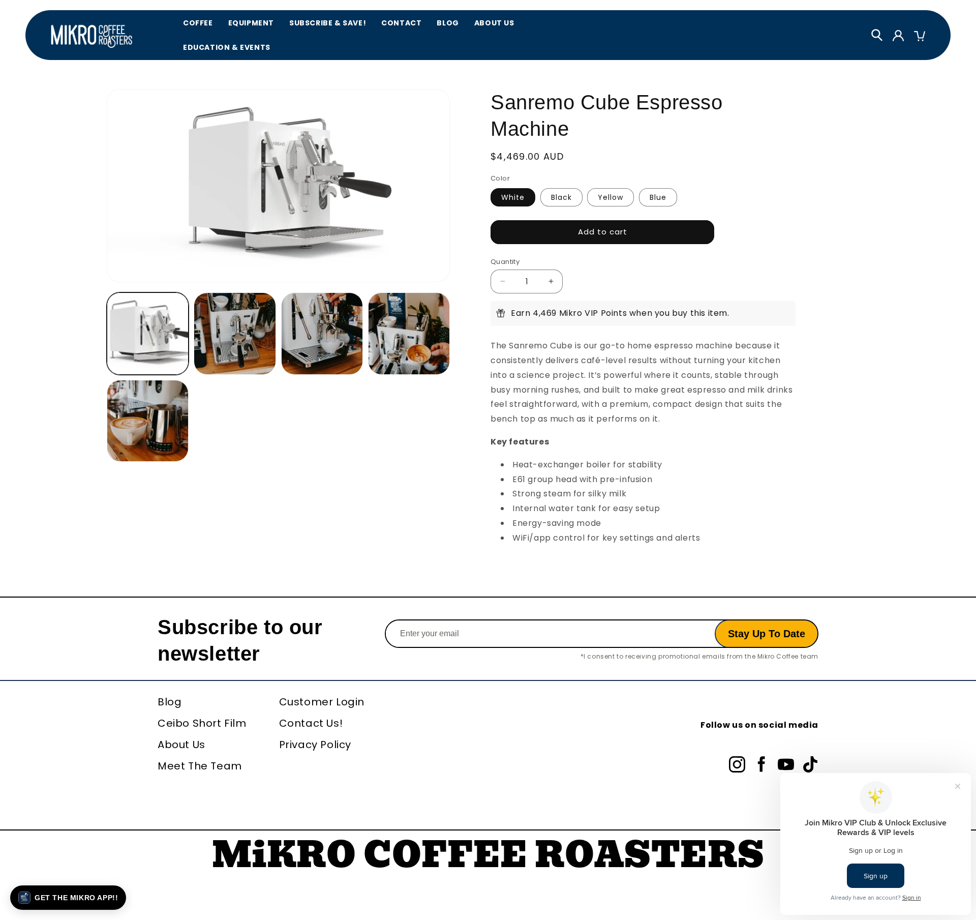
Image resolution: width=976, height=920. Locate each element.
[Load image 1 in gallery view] (148, 333)
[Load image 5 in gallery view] (148, 421)
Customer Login (321, 702)
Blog (448, 23)
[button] (68, 897)
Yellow (610, 197)
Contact (401, 23)
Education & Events (226, 47)
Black (561, 197)
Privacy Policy (315, 744)
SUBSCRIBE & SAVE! (327, 23)
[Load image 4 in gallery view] (409, 333)
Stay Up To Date (766, 633)
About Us (494, 23)
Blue (658, 197)
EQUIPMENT (251, 23)
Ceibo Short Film (202, 723)
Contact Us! (311, 723)
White (513, 197)
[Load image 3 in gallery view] (322, 333)
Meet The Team (200, 766)
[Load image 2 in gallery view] (235, 333)
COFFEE (198, 23)
